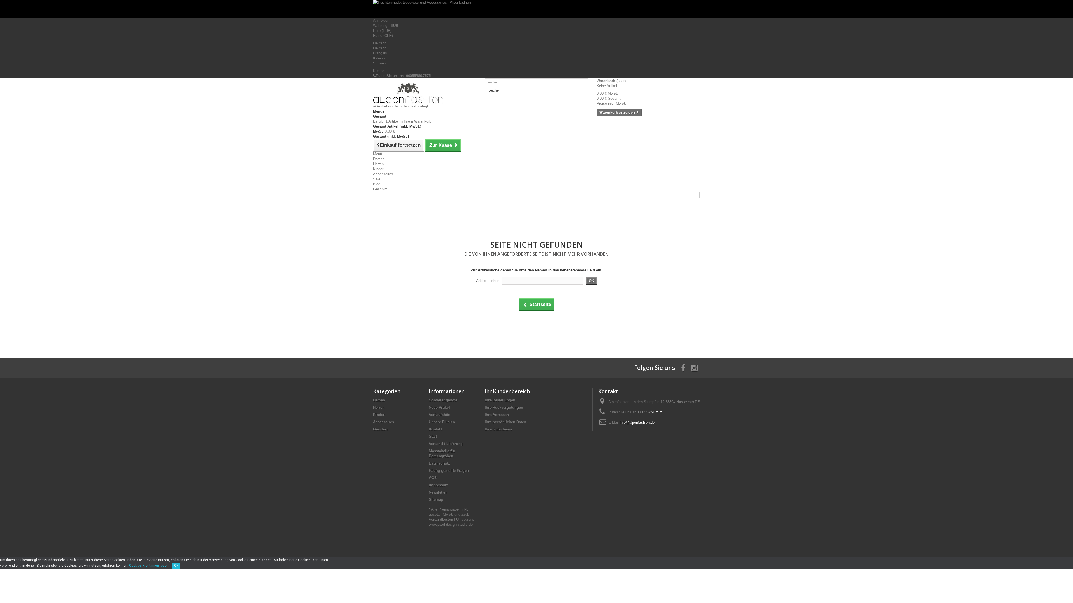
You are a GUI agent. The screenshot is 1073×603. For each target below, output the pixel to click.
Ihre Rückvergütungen (504, 407)
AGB (433, 478)
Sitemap (436, 499)
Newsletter (438, 492)
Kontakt (379, 71)
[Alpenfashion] (424, 93)
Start (433, 436)
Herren (378, 164)
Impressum (438, 485)
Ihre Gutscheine (498, 429)
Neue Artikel (439, 407)
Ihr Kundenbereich (507, 391)
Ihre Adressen (497, 415)
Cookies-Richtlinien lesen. (149, 566)
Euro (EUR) (382, 30)
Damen (378, 159)
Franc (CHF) (383, 36)
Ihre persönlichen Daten (505, 422)
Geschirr (380, 189)
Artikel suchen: (488, 281)
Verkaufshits (439, 415)
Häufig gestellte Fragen (449, 470)
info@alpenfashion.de (637, 422)
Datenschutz (439, 463)
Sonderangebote (443, 400)
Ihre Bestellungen (500, 400)
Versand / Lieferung (446, 444)
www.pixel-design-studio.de (451, 524)
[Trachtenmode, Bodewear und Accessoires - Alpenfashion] (536, 9)
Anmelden (381, 20)
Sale (376, 179)
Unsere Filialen (442, 422)
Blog (376, 184)
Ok (176, 566)
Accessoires (383, 174)
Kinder (378, 169)
